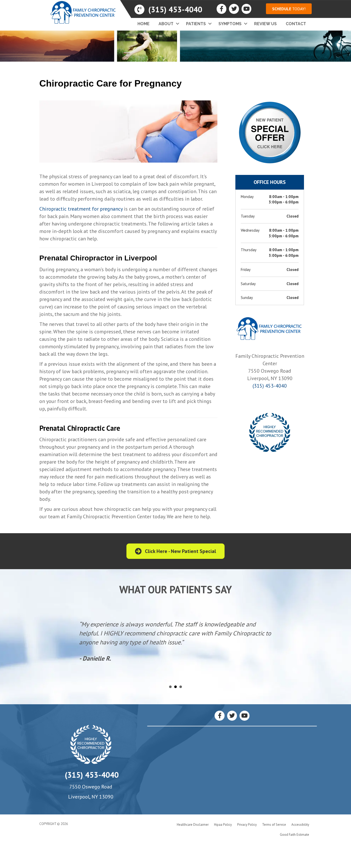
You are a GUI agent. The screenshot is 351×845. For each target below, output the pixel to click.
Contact (296, 23)
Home (143, 23)
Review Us (265, 23)
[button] (289, 8)
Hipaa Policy (223, 824)
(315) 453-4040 (270, 385)
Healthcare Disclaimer (193, 824)
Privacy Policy (247, 824)
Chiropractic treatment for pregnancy (81, 208)
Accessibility (300, 824)
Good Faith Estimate (294, 834)
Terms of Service (274, 824)
